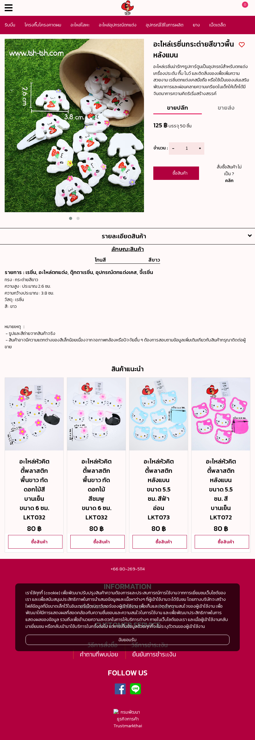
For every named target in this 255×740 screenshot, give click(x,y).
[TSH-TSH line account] (135, 689)
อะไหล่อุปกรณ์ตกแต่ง (118, 24)
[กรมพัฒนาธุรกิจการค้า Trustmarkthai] (128, 719)
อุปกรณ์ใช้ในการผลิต (164, 24)
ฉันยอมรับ (127, 639)
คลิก (229, 180)
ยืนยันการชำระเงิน (154, 654)
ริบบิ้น (10, 24)
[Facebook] (120, 689)
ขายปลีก (177, 107)
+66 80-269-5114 (128, 568)
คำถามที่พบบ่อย (99, 654)
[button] (70, 218)
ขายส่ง (226, 107)
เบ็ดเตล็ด (217, 24)
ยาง (196, 24)
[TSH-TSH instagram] (150, 689)
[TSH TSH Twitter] (104, 689)
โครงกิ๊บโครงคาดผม (43, 24)
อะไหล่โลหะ (80, 24)
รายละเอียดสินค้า (124, 236)
